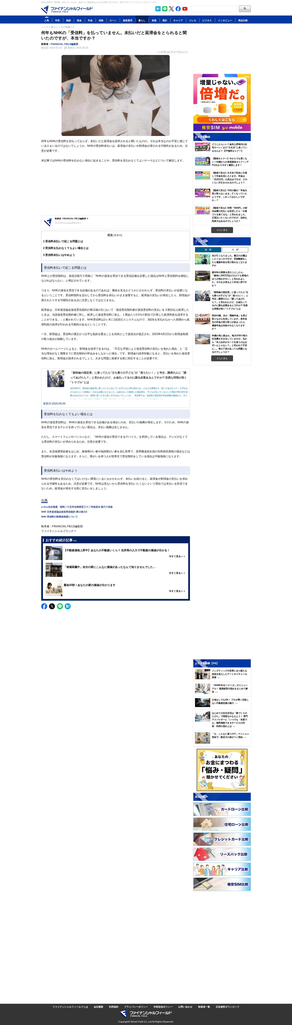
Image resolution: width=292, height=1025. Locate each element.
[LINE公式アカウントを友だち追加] (164, 8)
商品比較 (243, 20)
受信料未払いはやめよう (59, 255)
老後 (154, 20)
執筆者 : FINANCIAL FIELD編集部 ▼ (72, 218)
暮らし (141, 20)
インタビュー (225, 20)
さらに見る (222, 230)
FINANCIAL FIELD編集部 (64, 44)
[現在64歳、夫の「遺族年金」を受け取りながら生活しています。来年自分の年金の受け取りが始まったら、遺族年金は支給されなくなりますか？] (202, 319)
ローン (113, 20)
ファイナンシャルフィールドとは (70, 1007)
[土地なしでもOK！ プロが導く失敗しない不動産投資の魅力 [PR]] (223, 706)
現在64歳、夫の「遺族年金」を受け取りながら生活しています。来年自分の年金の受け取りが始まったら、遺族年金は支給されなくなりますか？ (229, 322)
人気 (46, 20)
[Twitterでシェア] (52, 606)
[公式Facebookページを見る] (178, 8)
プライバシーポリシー (136, 1007)
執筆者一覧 (204, 1007)
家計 (165, 20)
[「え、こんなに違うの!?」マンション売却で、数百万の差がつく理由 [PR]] (223, 743)
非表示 (117, 235)
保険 (101, 20)
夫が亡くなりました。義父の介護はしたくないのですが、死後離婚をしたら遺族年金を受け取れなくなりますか (229, 260)
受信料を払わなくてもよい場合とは (66, 248)
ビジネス (207, 20)
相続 (68, 20)
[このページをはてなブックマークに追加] (158, 8)
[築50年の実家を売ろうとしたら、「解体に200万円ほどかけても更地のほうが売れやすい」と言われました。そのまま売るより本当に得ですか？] (202, 276)
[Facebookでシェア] (44, 606)
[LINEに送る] (60, 606)
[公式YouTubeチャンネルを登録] (184, 8)
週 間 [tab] (208, 250)
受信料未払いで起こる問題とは (63, 241)
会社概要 (98, 1007)
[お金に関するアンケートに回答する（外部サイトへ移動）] (222, 770)
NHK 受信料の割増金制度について (59, 516)
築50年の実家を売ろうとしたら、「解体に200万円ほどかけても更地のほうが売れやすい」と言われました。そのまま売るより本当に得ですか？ (230, 278)
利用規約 (113, 1007)
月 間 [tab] (235, 250)
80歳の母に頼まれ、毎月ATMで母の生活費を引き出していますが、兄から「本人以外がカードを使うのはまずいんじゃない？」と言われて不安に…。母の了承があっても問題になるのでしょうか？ (229, 343)
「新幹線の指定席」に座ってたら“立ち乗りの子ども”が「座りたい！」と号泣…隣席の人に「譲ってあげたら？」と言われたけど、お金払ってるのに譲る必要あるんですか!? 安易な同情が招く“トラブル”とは (230, 300)
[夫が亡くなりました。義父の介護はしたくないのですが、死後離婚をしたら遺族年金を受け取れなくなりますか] (202, 259)
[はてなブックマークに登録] (68, 606)
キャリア (178, 20)
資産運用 (127, 20)
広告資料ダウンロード (227, 1007)
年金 (90, 20)
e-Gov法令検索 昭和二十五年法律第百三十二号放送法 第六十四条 (77, 507)
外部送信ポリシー (163, 1007)
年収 (57, 20)
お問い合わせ (185, 1007)
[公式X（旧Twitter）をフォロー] (171, 8)
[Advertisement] (115, 189)
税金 (79, 20)
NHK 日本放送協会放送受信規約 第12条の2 (64, 512)
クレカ (192, 20)
